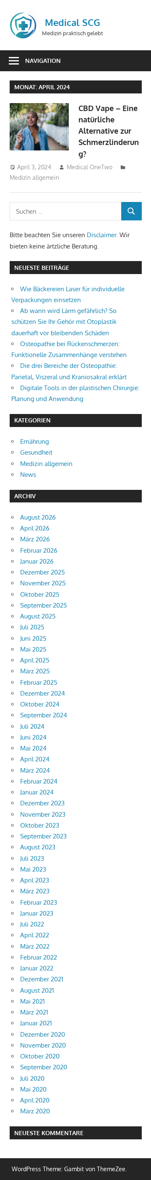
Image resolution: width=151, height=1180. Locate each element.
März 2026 (35, 539)
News (28, 475)
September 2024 (43, 715)
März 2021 (34, 1012)
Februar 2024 (38, 781)
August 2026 (38, 517)
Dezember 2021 (41, 979)
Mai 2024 (33, 748)
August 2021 (37, 990)
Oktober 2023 (39, 825)
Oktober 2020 (40, 1056)
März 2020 (35, 1111)
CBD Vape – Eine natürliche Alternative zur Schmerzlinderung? (108, 131)
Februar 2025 (38, 682)
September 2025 (43, 605)
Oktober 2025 (40, 594)
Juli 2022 (32, 924)
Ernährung (34, 441)
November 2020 (43, 1045)
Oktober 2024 (40, 704)
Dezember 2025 (42, 572)
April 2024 (34, 759)
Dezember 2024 (42, 693)
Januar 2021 (36, 1023)
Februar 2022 (38, 957)
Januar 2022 (36, 968)
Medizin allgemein (34, 177)
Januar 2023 (36, 913)
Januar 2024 (37, 792)
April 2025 (34, 660)
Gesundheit (36, 452)
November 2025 (43, 583)
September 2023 (43, 836)
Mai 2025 (33, 649)
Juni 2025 (33, 638)
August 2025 (38, 616)
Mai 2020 (33, 1089)
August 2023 (37, 847)
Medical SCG (72, 22)
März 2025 (35, 671)
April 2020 (34, 1100)
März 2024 (35, 770)
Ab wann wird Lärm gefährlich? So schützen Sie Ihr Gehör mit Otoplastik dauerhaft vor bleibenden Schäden (64, 322)
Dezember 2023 (42, 803)
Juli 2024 (32, 726)
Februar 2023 (38, 902)
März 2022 (34, 946)
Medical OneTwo (89, 167)
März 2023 (34, 891)
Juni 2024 (33, 737)
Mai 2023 (33, 869)
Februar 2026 (38, 550)
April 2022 (34, 935)
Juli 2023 (32, 858)
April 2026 (34, 528)
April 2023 (34, 880)
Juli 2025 (32, 627)
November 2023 (42, 814)
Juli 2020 (32, 1078)
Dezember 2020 (42, 1034)
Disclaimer (101, 235)
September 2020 (43, 1067)
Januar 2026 (37, 561)
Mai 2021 (32, 1001)
